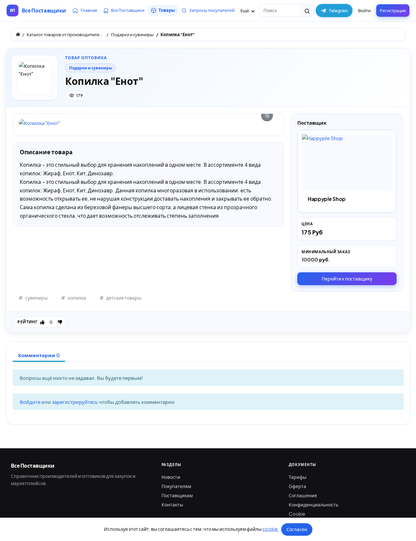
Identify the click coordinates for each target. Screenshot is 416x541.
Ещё (245, 10)
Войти (364, 10)
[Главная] (18, 34)
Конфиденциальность (313, 504)
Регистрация (393, 10)
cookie (270, 529)
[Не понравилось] (60, 322)
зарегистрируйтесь (75, 402)
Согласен (296, 529)
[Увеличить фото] (148, 123)
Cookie (297, 514)
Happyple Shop (327, 199)
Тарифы (297, 477)
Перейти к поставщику (347, 279)
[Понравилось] (42, 322)
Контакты (172, 504)
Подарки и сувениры (90, 67)
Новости (170, 477)
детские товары (123, 298)
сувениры (36, 298)
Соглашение (303, 495)
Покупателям (176, 486)
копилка (77, 298)
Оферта (297, 486)
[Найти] (307, 10)
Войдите (30, 402)
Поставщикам (177, 495)
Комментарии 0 (39, 355)
